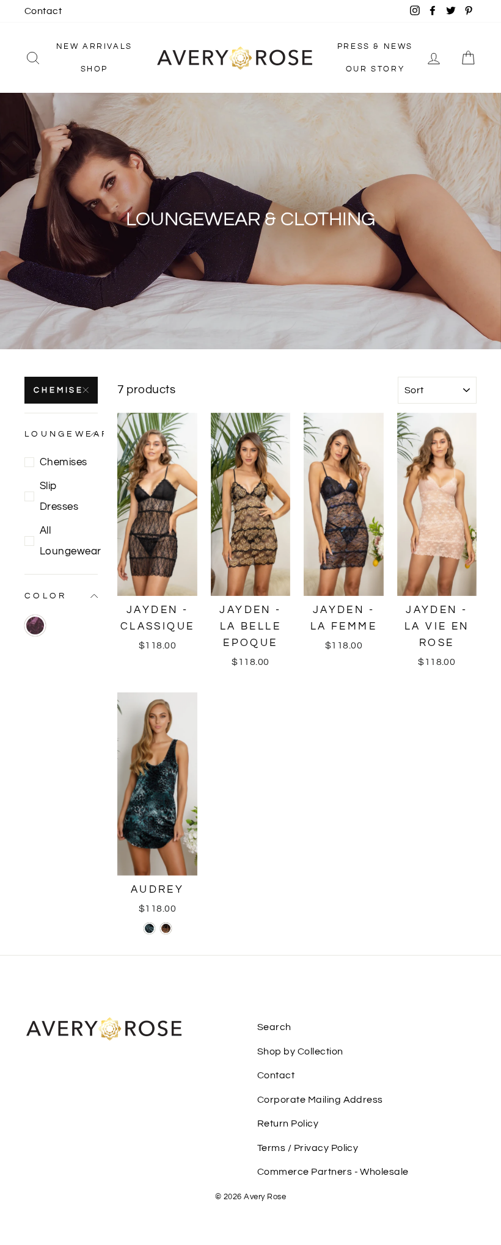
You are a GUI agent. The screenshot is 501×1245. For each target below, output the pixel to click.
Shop (94, 69)
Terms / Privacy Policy (307, 1148)
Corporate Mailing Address (320, 1100)
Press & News (375, 46)
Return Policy (287, 1123)
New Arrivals (94, 46)
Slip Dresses (59, 496)
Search (274, 1027)
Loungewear (61, 433)
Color (45, 595)
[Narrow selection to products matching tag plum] (35, 625)
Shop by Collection (300, 1051)
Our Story (375, 69)
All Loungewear (69, 541)
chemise (59, 390)
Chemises (63, 462)
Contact (43, 11)
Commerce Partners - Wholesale (333, 1172)
